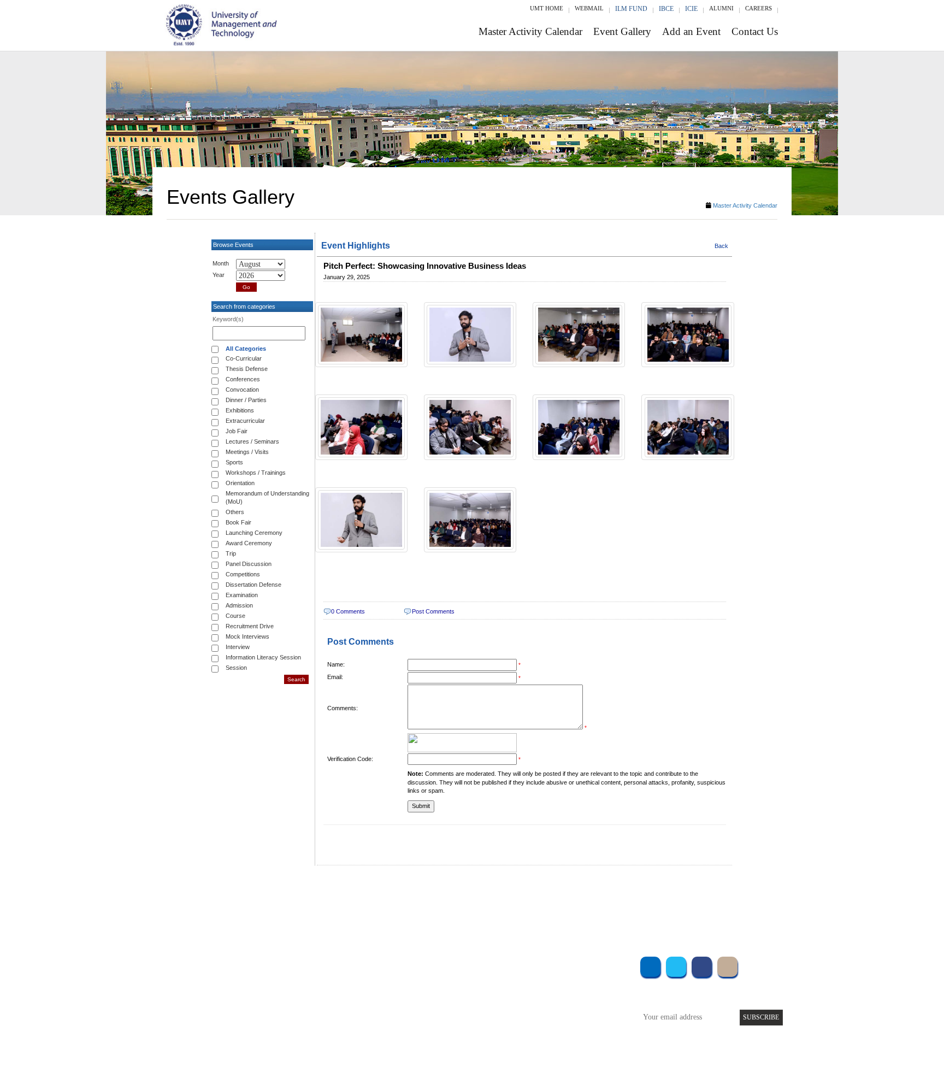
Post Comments (433, 611)
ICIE (691, 9)
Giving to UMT (405, 993)
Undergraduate (297, 964)
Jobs (388, 1038)
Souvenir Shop (564, 1023)
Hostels (553, 993)
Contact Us (754, 31)
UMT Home (546, 8)
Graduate (288, 979)
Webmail (589, 8)
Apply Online (295, 1023)
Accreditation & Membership (425, 979)
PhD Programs (296, 1008)
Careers (758, 8)
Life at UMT (400, 1008)
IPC (547, 979)
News (390, 1023)
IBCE (666, 9)
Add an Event (691, 31)
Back (721, 246)
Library (553, 964)
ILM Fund (631, 9)
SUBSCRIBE (761, 1017)
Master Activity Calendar (530, 31)
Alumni (721, 8)
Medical (554, 1008)
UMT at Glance (404, 964)
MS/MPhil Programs (305, 993)
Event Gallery (622, 31)
